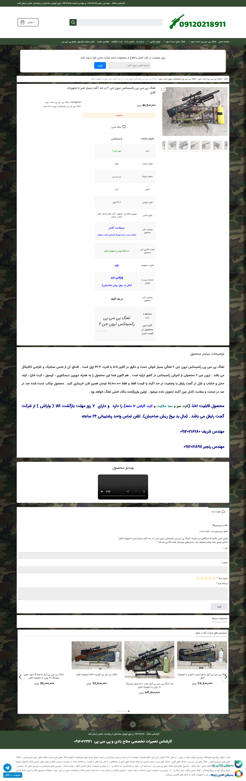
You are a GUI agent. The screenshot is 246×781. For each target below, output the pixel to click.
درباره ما (140, 41)
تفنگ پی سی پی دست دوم (203, 41)
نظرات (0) (216, 512)
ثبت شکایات (116, 41)
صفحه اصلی (223, 41)
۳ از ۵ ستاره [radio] (206, 578)
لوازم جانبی (155, 41)
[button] (163, 89)
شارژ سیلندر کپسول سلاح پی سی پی (78, 41)
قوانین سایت (103, 41)
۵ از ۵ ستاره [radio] (197, 578)
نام (225, 548)
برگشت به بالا (120, 724)
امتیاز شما (222, 578)
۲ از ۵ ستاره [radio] (210, 578)
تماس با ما (129, 41)
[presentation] (18, 676)
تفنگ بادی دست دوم (175, 41)
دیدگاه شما (222, 583)
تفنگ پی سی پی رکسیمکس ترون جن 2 (117, 321)
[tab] (219, 511)
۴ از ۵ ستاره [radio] (201, 578)
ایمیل (224, 562)
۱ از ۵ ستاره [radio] (214, 578)
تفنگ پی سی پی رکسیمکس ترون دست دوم (177, 78)
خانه (226, 78)
